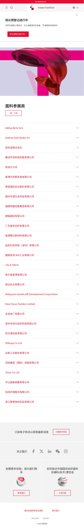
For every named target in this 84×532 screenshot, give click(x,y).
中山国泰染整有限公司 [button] (17, 382)
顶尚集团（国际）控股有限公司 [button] (22, 362)
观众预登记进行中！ (18, 34)
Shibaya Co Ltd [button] (13, 343)
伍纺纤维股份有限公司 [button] (17, 391)
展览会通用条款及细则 (33, 510)
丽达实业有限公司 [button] (14, 284)
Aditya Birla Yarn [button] (14, 127)
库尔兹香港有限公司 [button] (16, 274)
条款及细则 (35, 518)
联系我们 (21, 493)
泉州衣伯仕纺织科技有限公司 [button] (20, 323)
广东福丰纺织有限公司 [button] (17, 225)
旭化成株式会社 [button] (13, 147)
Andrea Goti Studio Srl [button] (17, 137)
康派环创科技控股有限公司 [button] (19, 157)
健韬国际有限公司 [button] (14, 215)
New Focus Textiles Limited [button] (20, 303)
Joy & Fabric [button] (12, 264)
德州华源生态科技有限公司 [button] (19, 196)
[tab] (42, 128)
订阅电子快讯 (61, 431)
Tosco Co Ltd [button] (12, 372)
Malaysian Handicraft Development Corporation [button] (31, 294)
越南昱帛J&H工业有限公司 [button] (19, 255)
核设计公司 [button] (11, 167)
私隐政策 (46, 518)
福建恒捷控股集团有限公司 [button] (19, 206)
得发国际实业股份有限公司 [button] (19, 186)
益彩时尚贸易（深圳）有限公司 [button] (22, 245)
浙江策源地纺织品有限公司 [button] (19, 401)
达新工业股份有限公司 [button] (17, 352)
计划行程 (62, 493)
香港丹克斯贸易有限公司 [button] (18, 176)
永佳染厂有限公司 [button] (14, 313)
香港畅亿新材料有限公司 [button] (18, 235)
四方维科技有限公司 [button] (16, 333)
